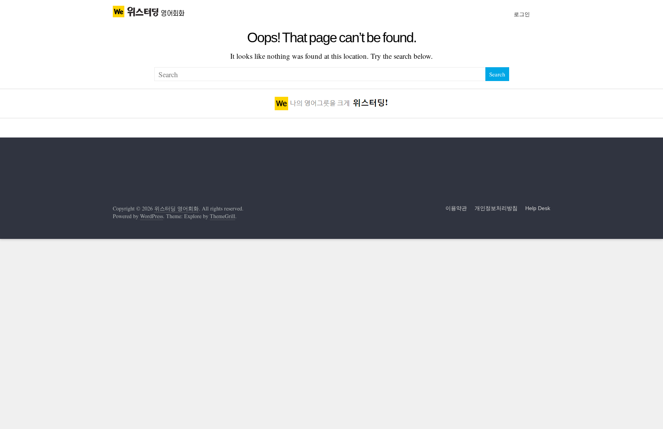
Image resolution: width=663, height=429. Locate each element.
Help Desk (537, 208)
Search (497, 74)
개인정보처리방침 (496, 208)
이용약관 (456, 208)
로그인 (522, 14)
